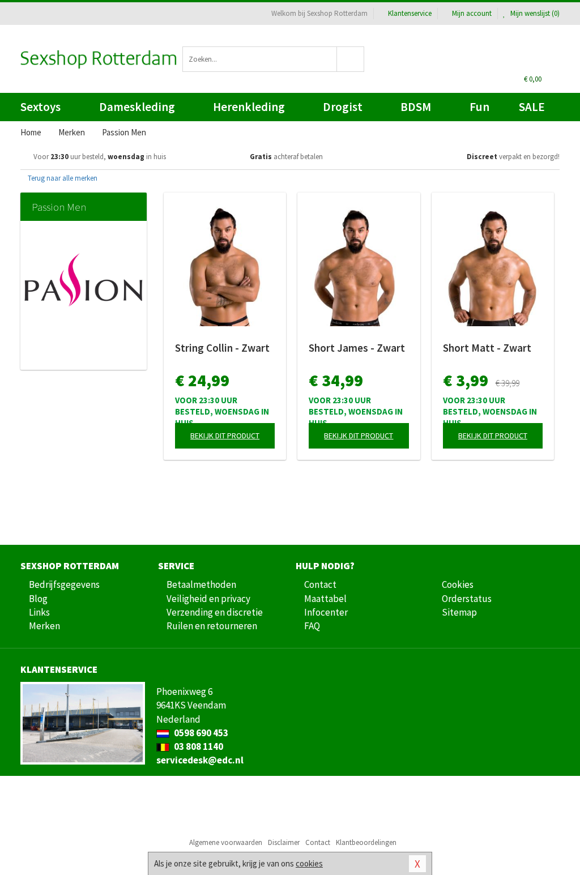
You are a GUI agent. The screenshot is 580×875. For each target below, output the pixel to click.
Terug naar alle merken (61, 178)
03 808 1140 (197, 746)
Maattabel (325, 598)
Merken (44, 626)
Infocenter (326, 612)
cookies (309, 863)
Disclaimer (284, 842)
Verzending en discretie (215, 612)
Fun (479, 106)
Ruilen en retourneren (212, 626)
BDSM (415, 106)
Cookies (458, 584)
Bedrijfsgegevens (64, 584)
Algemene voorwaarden (225, 842)
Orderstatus (467, 598)
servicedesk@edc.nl (200, 760)
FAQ (312, 626)
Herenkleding (249, 106)
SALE (532, 106)
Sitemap (459, 612)
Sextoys (40, 106)
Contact (320, 584)
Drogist (342, 106)
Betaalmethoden (201, 584)
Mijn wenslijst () (534, 13)
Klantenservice (410, 13)
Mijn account (472, 13)
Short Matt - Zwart (487, 348)
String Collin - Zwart (222, 348)
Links (39, 612)
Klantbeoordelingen (366, 842)
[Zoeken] (350, 59)
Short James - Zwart (357, 348)
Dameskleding (137, 106)
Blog (38, 598)
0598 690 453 (200, 733)
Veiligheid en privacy (208, 598)
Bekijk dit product (224, 435)
